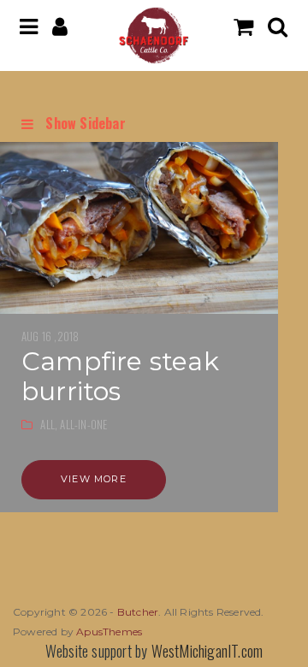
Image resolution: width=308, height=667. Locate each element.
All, (50, 424)
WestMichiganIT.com (207, 651)
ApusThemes (109, 631)
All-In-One (83, 424)
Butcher (137, 611)
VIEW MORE (94, 479)
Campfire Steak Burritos (120, 376)
